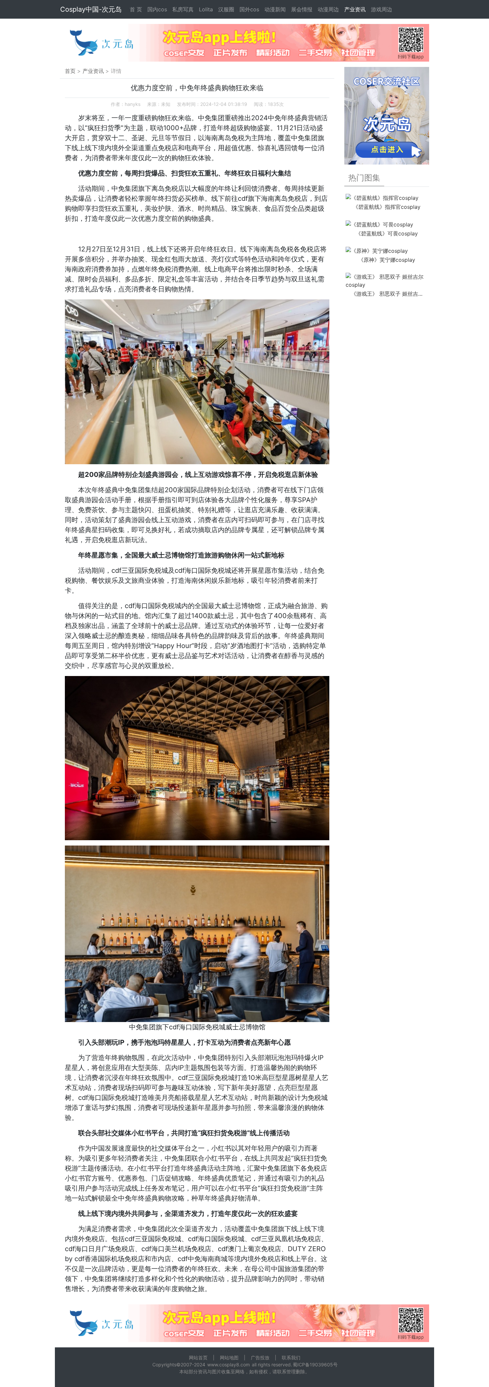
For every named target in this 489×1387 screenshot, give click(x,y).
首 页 (136, 9)
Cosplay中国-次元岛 (91, 9)
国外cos (249, 9)
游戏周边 (381, 9)
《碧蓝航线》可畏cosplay (387, 233)
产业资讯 (355, 9)
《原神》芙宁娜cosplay (386, 259)
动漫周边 (328, 9)
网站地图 (229, 1357)
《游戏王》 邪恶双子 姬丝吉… (386, 293)
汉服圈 (226, 9)
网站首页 (198, 1357)
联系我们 (291, 1357)
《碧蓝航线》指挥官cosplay (386, 206)
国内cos (157, 9)
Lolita (206, 9)
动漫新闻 (275, 9)
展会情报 (301, 9)
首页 (70, 71)
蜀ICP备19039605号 (315, 1364)
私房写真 (183, 9)
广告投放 (260, 1357)
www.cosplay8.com (228, 1364)
